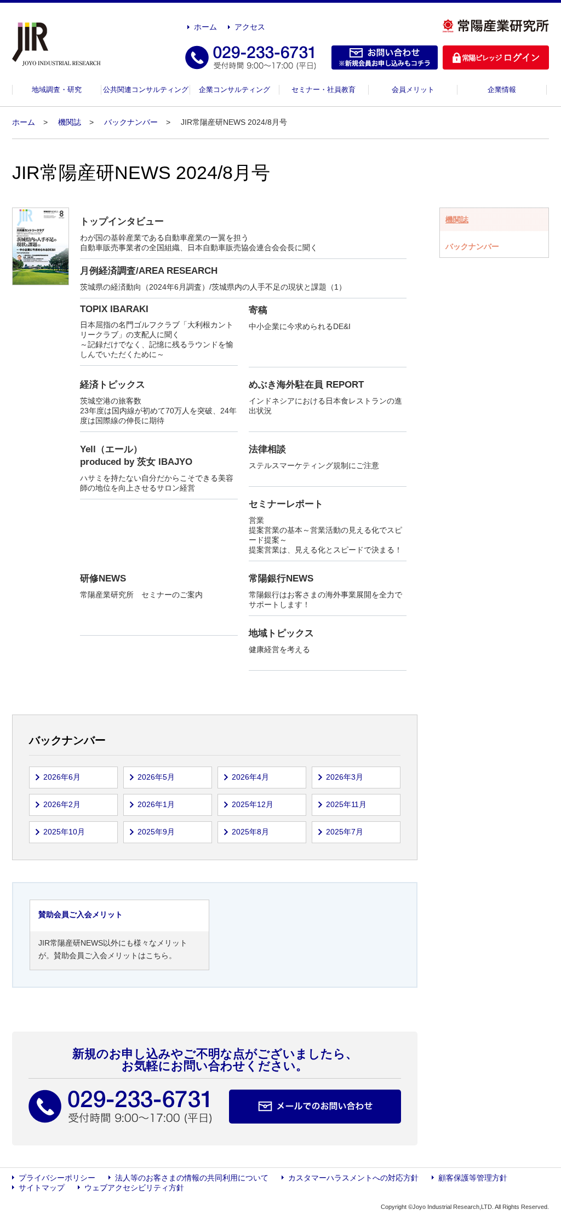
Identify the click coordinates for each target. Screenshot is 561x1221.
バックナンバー (131, 122)
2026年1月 (156, 804)
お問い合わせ (384, 57)
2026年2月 (62, 804)
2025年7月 (344, 831)
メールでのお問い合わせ (315, 1107)
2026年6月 (62, 777)
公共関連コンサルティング (145, 89)
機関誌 (69, 122)
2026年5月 (156, 777)
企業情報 (502, 89)
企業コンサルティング (234, 89)
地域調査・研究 (57, 89)
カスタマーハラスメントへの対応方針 (353, 1177)
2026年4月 (250, 777)
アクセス (249, 26)
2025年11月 (346, 804)
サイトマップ (42, 1187)
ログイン (496, 57)
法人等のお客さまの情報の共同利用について (191, 1177)
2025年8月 (250, 831)
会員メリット (413, 89)
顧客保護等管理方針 (472, 1177)
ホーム (205, 26)
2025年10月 (64, 831)
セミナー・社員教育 (323, 89)
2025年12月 (252, 804)
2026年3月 (344, 777)
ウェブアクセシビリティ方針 (134, 1187)
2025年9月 (156, 831)
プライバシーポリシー (57, 1177)
